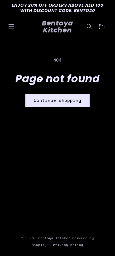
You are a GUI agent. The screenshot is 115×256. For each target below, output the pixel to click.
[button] (11, 26)
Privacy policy (68, 245)
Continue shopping (57, 100)
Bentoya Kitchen (54, 238)
